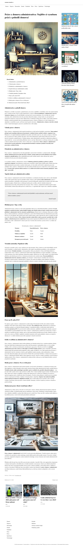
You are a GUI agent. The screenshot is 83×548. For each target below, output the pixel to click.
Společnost (41, 6)
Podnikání (27, 6)
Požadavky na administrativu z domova (18, 86)
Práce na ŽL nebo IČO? (14, 95)
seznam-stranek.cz (9, 2)
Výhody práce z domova (15, 84)
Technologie (47, 6)
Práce (32, 6)
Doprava (12, 6)
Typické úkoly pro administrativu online (18, 88)
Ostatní (22, 6)
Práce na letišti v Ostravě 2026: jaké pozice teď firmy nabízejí (14, 500)
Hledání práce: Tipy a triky (15, 91)
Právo (36, 6)
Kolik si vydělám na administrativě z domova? (20, 98)
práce (6, 504)
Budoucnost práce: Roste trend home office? (19, 102)
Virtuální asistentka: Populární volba (17, 93)
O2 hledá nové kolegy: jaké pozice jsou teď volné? (30, 500)
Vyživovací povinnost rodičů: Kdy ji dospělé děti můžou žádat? (69, 104)
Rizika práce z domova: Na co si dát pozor (19, 100)
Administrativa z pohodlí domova (17, 81)
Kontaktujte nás (18, 475)
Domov (7, 6)
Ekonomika (17, 6)
